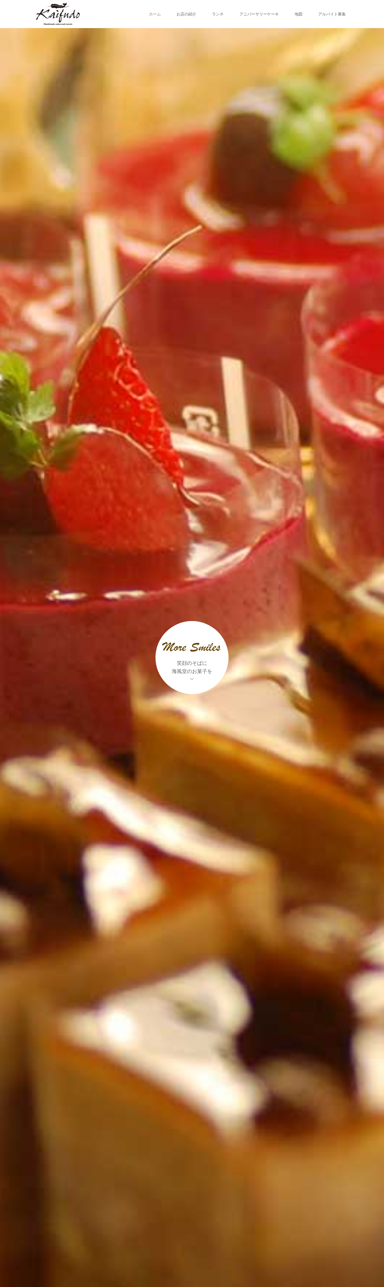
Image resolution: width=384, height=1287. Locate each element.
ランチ (218, 14)
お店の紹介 (186, 14)
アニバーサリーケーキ (259, 14)
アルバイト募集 (332, 14)
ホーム (155, 14)
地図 (298, 14)
